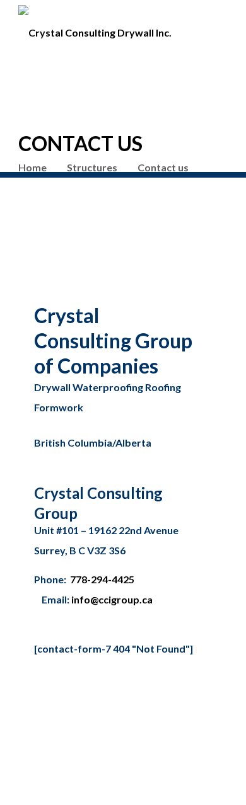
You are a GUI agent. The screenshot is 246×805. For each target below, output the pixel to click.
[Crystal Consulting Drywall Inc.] (95, 27)
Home (32, 167)
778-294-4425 (102, 579)
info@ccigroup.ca (112, 599)
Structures (92, 167)
